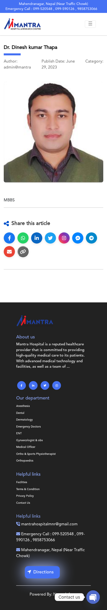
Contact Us (23, 503)
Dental (20, 413)
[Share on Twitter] (50, 238)
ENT (19, 433)
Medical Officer (25, 447)
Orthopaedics (24, 461)
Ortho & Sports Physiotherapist (36, 454)
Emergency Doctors (28, 427)
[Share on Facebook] (9, 238)
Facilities (21, 482)
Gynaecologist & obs (29, 440)
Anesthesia (23, 406)
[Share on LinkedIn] (36, 238)
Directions (44, 572)
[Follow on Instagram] (64, 238)
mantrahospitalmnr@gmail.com (49, 524)
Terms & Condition (28, 489)
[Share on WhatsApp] (23, 238)
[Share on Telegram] (91, 238)
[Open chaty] (93, 597)
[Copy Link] (23, 251)
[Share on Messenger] (77, 238)
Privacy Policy (25, 496)
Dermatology (24, 420)
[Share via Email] (9, 251)
